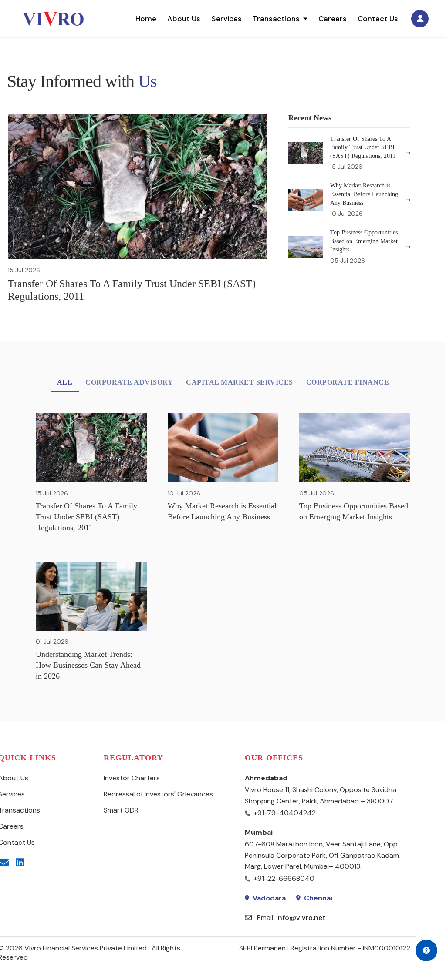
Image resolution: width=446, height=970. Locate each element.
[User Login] (420, 18)
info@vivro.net (300, 917)
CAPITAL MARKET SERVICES (239, 382)
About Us (183, 18)
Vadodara (269, 898)
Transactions (276, 18)
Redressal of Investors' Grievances (158, 794)
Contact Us (378, 18)
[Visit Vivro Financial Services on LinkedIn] (20, 863)
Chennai (318, 898)
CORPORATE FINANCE (347, 382)
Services (226, 18)
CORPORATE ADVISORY (129, 382)
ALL (65, 382)
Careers (332, 18)
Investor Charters (132, 778)
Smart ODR (121, 810)
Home (145, 18)
